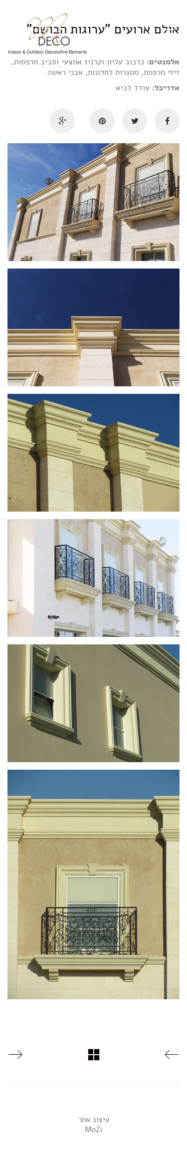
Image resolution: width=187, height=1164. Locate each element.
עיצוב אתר (93, 1120)
